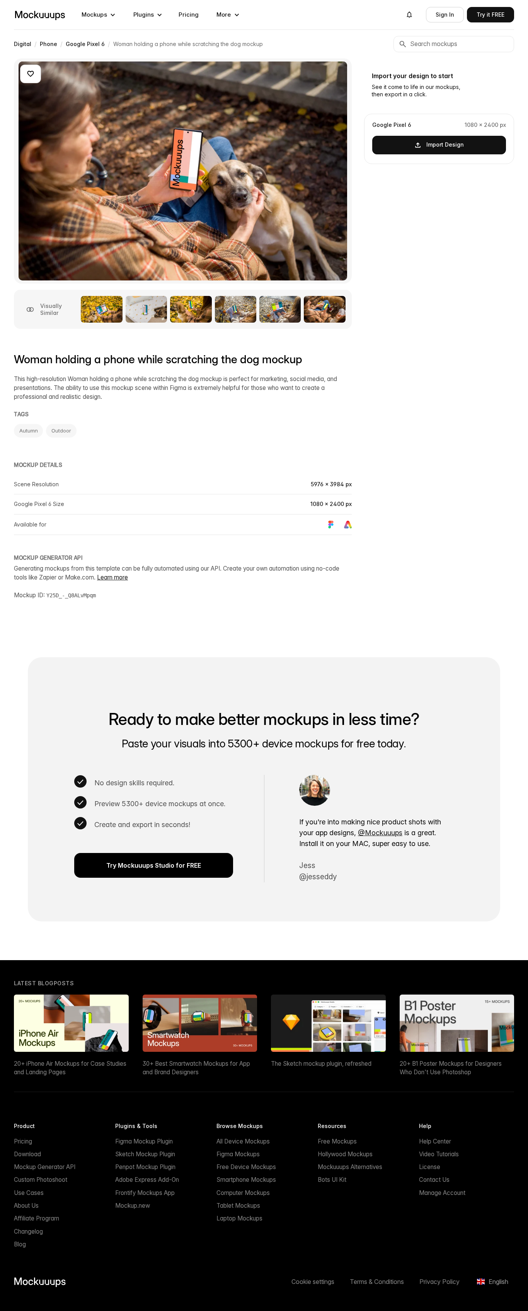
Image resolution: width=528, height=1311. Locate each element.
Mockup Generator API (44, 1167)
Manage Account (442, 1192)
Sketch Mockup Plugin (145, 1154)
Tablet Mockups (238, 1205)
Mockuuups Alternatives (350, 1167)
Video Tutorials (439, 1154)
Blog (20, 1244)
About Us (26, 1205)
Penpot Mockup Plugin (145, 1167)
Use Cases (29, 1192)
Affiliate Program (36, 1218)
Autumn (28, 430)
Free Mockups (337, 1141)
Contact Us (434, 1179)
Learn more (112, 577)
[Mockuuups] (40, 14)
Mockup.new (132, 1205)
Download (27, 1154)
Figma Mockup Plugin (144, 1141)
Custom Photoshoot (40, 1179)
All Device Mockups (243, 1141)
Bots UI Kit (332, 1179)
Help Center (435, 1141)
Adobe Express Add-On (147, 1179)
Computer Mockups (243, 1192)
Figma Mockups (238, 1154)
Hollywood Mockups (345, 1154)
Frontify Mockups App (145, 1192)
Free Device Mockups (246, 1167)
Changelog (28, 1231)
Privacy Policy (439, 1282)
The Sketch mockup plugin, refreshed (321, 1063)
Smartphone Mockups (246, 1179)
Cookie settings (312, 1282)
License (429, 1167)
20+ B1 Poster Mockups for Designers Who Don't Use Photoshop (451, 1067)
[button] (98, 15)
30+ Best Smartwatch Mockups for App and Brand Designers (196, 1067)
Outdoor (61, 430)
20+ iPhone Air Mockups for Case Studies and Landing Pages (70, 1067)
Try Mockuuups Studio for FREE (153, 865)
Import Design (445, 144)
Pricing (189, 14)
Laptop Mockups (239, 1218)
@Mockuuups (380, 833)
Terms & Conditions (377, 1282)
